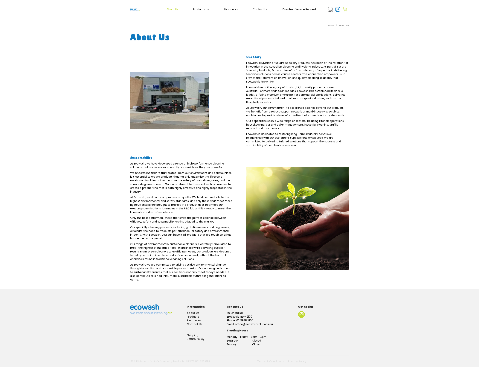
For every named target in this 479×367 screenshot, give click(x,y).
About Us (172, 9)
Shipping (192, 335)
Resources (231, 9)
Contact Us (260, 9)
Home (331, 25)
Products (199, 9)
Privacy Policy (297, 361)
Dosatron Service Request (299, 9)
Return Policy (195, 339)
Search (330, 9)
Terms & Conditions (270, 361)
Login (337, 9)
